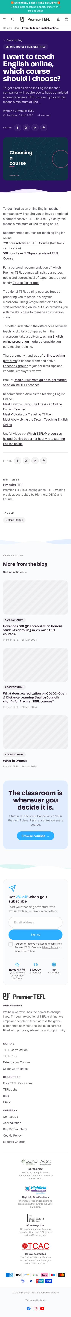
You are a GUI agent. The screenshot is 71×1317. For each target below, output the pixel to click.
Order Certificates (15, 1069)
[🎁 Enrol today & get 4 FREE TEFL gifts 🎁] (35, 7)
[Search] (12, 19)
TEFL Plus (10, 1056)
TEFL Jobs (10, 1089)
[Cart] (66, 19)
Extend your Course (16, 1062)
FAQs (6, 1102)
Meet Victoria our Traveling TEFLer (27, 414)
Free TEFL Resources (17, 1083)
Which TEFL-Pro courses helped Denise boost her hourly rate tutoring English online (34, 439)
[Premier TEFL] (35, 996)
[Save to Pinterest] (43, 127)
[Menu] (4, 19)
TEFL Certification (15, 1050)
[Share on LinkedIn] (35, 127)
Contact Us (10, 1116)
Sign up (35, 934)
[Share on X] (26, 127)
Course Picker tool (25, 283)
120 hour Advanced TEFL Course (26, 243)
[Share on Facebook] (17, 127)
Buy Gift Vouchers (15, 1129)
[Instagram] (35, 1308)
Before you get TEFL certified (26, 46)
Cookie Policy (12, 1135)
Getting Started (14, 520)
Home (6, 27)
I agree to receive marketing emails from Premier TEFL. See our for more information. (38, 947)
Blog (16, 27)
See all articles (15, 572)
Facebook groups (15, 366)
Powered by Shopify (48, 1292)
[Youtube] (42, 1308)
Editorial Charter (14, 1142)
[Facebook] (29, 1308)
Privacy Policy (50, 947)
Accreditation (12, 1123)
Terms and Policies (35, 1300)
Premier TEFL (28, 1292)
